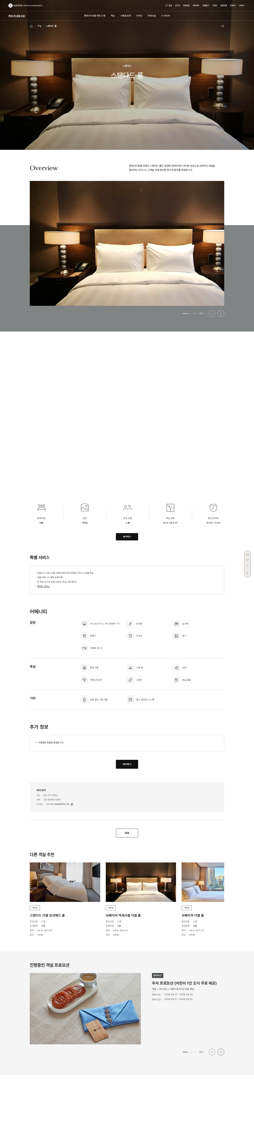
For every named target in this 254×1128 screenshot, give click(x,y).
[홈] (31, 26)
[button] (220, 313)
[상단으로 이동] (247, 572)
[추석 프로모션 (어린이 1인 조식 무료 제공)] (93, 1008)
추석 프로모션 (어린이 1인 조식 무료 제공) (184, 983)
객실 (39, 26)
